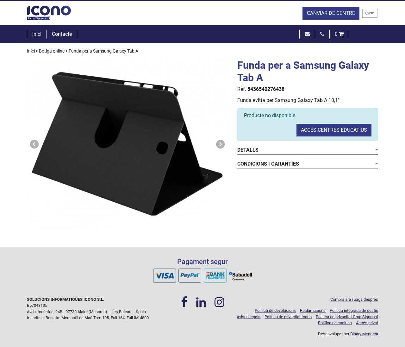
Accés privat (367, 322)
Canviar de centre (331, 13)
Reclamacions (313, 310)
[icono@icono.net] (307, 34)
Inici (36, 34)
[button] (34, 144)
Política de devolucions (275, 310)
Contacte (62, 34)
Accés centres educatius (334, 130)
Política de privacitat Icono (288, 316)
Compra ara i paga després (354, 299)
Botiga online (52, 51)
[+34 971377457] (322, 34)
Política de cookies (335, 322)
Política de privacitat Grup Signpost (347, 316)
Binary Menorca (364, 333)
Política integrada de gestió (354, 310)
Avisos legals (248, 316)
